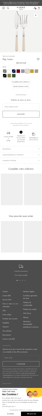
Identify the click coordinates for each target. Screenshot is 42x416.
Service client (7, 299)
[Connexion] (35, 8)
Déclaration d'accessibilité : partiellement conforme (30, 324)
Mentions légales (28, 291)
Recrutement (7, 335)
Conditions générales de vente (30, 297)
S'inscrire (21, 364)
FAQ (4, 310)
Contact (5, 291)
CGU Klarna (27, 313)
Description (7, 149)
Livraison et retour (9, 160)
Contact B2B (7, 295)
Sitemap (25, 317)
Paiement (6, 327)
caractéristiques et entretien (13, 155)
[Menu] (3, 8)
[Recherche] (8, 8)
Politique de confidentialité (27, 303)
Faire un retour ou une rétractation (10, 305)
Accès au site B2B (9, 339)
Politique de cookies (30, 309)
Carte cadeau (7, 314)
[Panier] (39, 8)
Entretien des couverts (10, 318)
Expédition (6, 323)
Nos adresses (7, 331)
